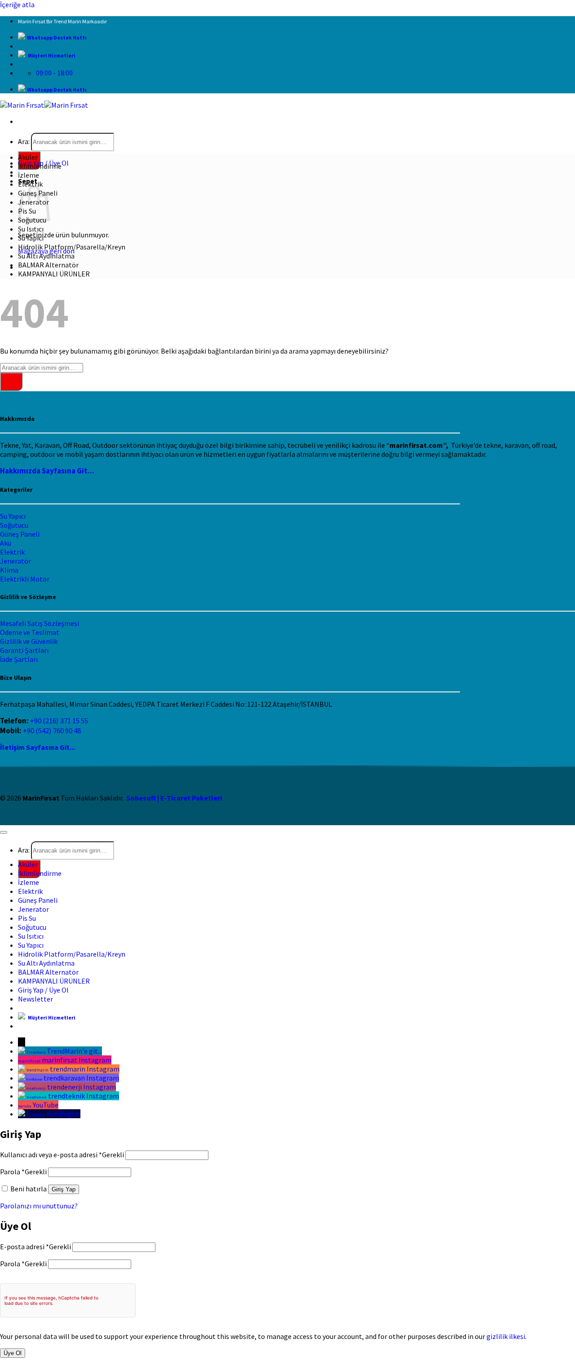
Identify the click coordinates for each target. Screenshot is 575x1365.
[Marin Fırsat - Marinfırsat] (44, 105)
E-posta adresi (35, 1246)
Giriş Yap (63, 1189)
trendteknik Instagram (83, 1095)
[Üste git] (3, 832)
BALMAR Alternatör (48, 264)
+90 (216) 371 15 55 (59, 721)
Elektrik (30, 183)
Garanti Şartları (24, 650)
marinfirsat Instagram (76, 1059)
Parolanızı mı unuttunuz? (39, 1205)
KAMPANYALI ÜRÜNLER (54, 273)
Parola (23, 1171)
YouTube (45, 1104)
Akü (5, 542)
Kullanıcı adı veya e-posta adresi (62, 1154)
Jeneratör (15, 560)
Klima (9, 569)
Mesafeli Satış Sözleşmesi (39, 623)
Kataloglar (63, 1113)
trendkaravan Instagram (81, 1077)
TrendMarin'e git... (74, 1050)
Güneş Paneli (20, 533)
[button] (35, 998)
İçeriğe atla (17, 4)
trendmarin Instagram (84, 1068)
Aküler (28, 157)
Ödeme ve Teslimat (29, 632)
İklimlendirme (40, 166)
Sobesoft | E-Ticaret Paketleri (174, 797)
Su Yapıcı (31, 237)
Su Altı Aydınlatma (46, 255)
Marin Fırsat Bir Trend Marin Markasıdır (62, 21)
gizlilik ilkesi (506, 1336)
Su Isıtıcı (31, 228)
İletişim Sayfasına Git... (37, 747)
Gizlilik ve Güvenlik (29, 641)
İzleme (28, 175)
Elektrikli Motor (24, 578)
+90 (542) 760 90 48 (52, 730)
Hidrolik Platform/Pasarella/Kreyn (71, 246)
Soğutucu (14, 525)
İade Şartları (19, 659)
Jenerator (33, 909)
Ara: (24, 141)
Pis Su (27, 918)
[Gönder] (11, 381)
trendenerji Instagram (81, 1086)
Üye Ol (13, 1353)
